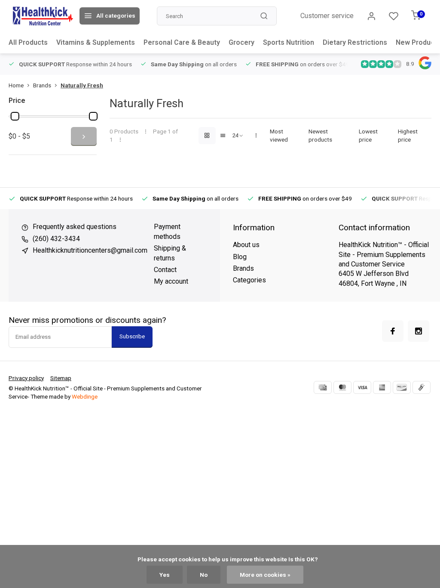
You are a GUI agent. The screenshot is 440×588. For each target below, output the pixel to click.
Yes (164, 574)
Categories (249, 280)
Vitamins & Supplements (95, 42)
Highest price (408, 135)
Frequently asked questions (74, 227)
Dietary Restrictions (355, 42)
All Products (28, 42)
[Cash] (421, 387)
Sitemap (60, 377)
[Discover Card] (402, 387)
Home (16, 85)
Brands (42, 85)
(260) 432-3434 (56, 239)
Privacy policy (26, 377)
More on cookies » (265, 574)
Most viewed (279, 135)
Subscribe (132, 336)
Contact (165, 270)
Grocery (241, 42)
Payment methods (167, 231)
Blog (240, 257)
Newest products (320, 135)
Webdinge (85, 396)
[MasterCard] (342, 387)
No (204, 574)
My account (171, 281)
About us (246, 245)
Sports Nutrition (288, 42)
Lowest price (368, 135)
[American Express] (382, 387)
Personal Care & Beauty (182, 42)
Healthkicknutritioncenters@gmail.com (90, 250)
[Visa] (362, 387)
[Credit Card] (323, 387)
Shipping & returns (170, 253)
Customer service (327, 16)
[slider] (15, 116)
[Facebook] (392, 331)
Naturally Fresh (82, 85)
